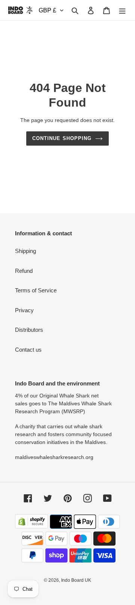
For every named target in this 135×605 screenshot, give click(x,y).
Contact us (28, 349)
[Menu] (122, 10)
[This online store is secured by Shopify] (31, 526)
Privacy (24, 310)
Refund (24, 271)
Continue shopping (62, 138)
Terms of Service (36, 290)
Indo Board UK (76, 580)
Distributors (29, 330)
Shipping (25, 251)
